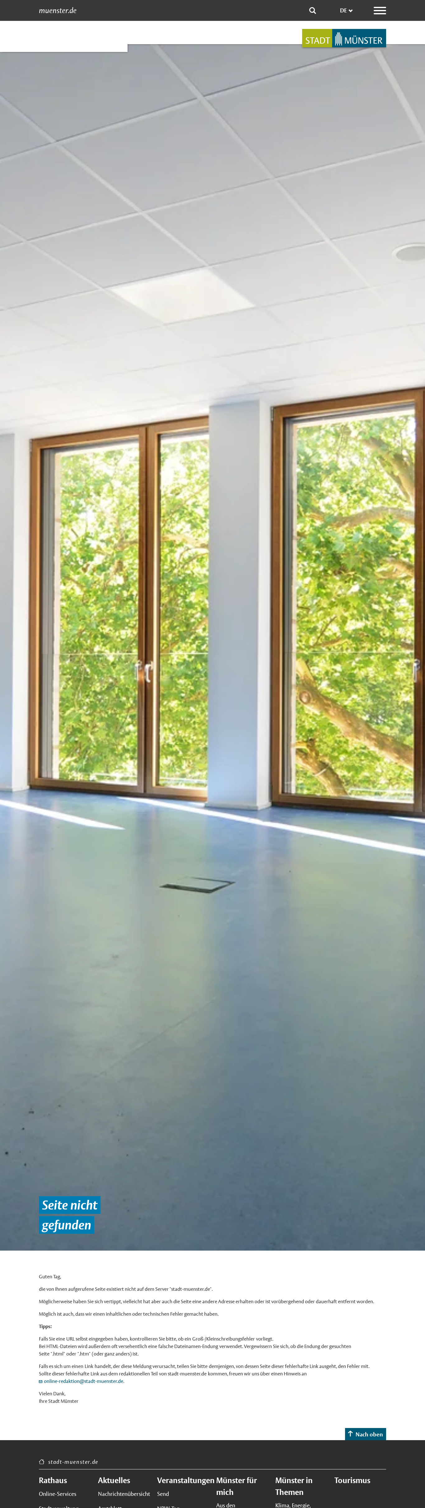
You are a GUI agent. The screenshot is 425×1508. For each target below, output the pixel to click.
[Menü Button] (380, 10)
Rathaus (53, 1480)
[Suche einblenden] (312, 10)
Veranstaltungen (183, 1480)
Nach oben (369, 1434)
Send (163, 1494)
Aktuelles (114, 1480)
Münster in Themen (294, 1486)
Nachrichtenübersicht (124, 1494)
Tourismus (352, 1480)
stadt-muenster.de (73, 1462)
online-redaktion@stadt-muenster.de (83, 1381)
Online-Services (57, 1494)
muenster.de (58, 10)
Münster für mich (236, 1486)
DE (343, 10)
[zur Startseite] (344, 38)
